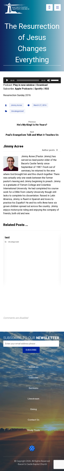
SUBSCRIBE (31, 350)
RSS (47, 88)
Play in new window (24, 85)
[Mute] (48, 80)
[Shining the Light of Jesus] (16, 8)
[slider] (55, 80)
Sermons (33, 388)
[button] (57, 7)
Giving (33, 409)
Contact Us (33, 419)
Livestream (33, 398)
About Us (33, 367)
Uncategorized (17, 111)
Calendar (33, 377)
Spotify (39, 88)
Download (41, 85)
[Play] (7, 80)
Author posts (48, 150)
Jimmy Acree (16, 105)
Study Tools (33, 430)
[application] (32, 80)
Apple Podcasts (24, 88)
